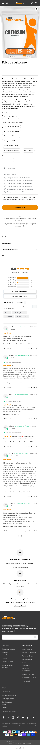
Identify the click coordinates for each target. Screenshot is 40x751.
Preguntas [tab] (20, 302)
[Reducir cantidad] (4, 160)
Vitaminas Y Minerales (6, 654)
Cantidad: (5, 156)
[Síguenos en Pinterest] (18, 717)
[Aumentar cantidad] (11, 160)
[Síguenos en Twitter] (8, 717)
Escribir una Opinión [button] (20, 291)
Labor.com (8, 317)
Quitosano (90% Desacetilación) (12, 442)
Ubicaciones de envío (29, 677)
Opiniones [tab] (7, 302)
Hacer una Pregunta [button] (20, 296)
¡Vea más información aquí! (20, 567)
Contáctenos (6, 692)
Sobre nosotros (27, 649)
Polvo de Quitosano (9, 344)
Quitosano (6, 414)
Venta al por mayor (8, 698)
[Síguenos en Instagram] (13, 717)
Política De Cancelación (26, 664)
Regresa (4, 708)
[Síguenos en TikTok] (28, 717)
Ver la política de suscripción (27, 199)
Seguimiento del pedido (7, 703)
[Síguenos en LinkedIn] (33, 717)
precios (7, 313)
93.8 (26, 317)
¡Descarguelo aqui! (20, 606)
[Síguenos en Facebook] (3, 717)
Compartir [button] (9, 348)
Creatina (4, 658)
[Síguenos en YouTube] (23, 717)
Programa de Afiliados (9, 711)
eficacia (18, 317)
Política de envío (27, 659)
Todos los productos (8, 649)
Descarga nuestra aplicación (7, 666)
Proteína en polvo (7, 661)
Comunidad (26, 681)
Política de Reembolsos (26, 670)
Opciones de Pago (28, 674)
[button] (32, 348)
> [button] (25, 536)
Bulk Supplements (19, 313)
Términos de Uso (27, 656)
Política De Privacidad (29, 652)
